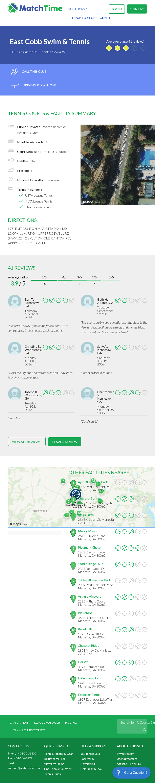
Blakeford (85, 613)
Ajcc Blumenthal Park (93, 482)
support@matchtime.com (24, 768)
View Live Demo (54, 763)
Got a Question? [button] (135, 772)
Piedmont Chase (89, 547)
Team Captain (18, 722)
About (105, 18)
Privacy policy (125, 753)
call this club (34, 71)
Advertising (88, 763)
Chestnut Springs (89, 498)
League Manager (47, 722)
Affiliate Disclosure (129, 763)
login (117, 9)
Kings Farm (86, 514)
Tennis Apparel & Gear (58, 753)
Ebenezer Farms (89, 694)
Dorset (83, 662)
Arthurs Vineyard (90, 596)
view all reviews (26, 442)
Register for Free (55, 758)
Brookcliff (85, 629)
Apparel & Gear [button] (83, 18)
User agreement (127, 758)
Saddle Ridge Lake (90, 564)
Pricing (71, 722)
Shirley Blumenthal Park (94, 580)
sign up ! (137, 9)
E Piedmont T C (88, 678)
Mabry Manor (88, 531)
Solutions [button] (76, 9)
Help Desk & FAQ (91, 768)
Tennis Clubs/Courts (29, 730)
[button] (131, 773)
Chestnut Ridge (88, 645)
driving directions (39, 85)
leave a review (64, 442)
